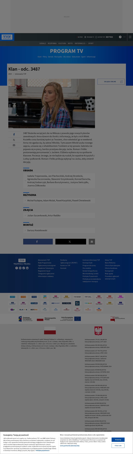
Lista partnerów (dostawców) (69, 446)
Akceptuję (118, 440)
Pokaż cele (118, 446)
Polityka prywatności (42, 450)
